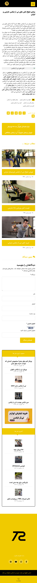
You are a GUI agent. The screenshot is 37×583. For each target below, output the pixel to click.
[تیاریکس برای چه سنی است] (18, 475)
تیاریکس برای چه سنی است (18, 482)
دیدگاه (32, 275)
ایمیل (33, 304)
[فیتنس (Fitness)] (18, 459)
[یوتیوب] (16, 561)
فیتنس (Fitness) (18, 466)
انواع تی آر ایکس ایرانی (25, 100)
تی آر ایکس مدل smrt (18, 386)
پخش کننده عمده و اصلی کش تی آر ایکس (18, 91)
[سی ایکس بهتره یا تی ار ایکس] (18, 395)
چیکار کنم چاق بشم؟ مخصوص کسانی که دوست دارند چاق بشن (18, 362)
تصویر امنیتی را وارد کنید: (27, 330)
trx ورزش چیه (18, 449)
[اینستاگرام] (21, 561)
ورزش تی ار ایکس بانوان (18, 369)
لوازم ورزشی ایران (27, 94)
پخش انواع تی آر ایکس (12, 100)
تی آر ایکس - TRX (27, 177)
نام (34, 294)
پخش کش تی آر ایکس (28, 103)
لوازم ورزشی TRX (27, 213)
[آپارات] (11, 561)
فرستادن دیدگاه (27, 340)
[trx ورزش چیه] (18, 443)
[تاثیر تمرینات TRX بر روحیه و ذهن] (18, 492)
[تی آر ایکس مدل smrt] (18, 379)
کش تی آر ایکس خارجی (28, 106)
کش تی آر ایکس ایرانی (16, 103)
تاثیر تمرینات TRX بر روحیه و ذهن (18, 499)
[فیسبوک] (26, 561)
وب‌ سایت (32, 314)
